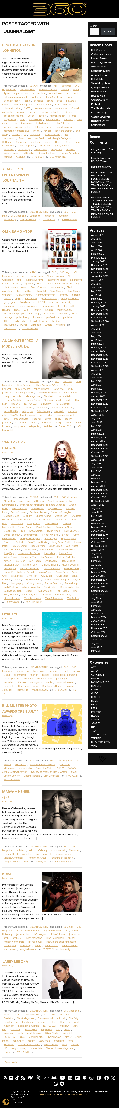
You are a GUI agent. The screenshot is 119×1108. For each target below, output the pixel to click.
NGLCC (75, 313)
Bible (49, 1094)
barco (69, 97)
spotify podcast (62, 145)
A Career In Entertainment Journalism (16, 175)
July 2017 (96, 643)
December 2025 (99, 265)
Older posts (10, 1062)
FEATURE (34, 381)
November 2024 (99, 313)
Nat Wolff (8, 572)
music (38, 945)
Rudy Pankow (11, 587)
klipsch (7, 126)
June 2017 (96, 647)
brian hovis (39, 671)
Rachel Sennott (53, 583)
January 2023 (98, 396)
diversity (64, 294)
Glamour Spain (32, 400)
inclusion (53, 302)
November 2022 (99, 403)
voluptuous (19, 426)
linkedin (39, 126)
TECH (94, 730)
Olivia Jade (46, 575)
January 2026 (98, 261)
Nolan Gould (45, 572)
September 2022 (100, 411)
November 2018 (99, 583)
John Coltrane (58, 934)
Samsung (21, 142)
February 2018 (98, 617)
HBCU (41, 302)
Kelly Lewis (46, 1029)
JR (59, 306)
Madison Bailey (11, 564)
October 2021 (98, 452)
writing (7, 1052)
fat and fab (65, 396)
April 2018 (96, 609)
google (42, 115)
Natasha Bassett (26, 572)
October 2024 (98, 317)
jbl (16, 123)
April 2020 (96, 519)
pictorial (67, 1033)
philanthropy (22, 317)
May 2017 (96, 650)
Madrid (28, 407)
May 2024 (96, 336)
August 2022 (97, 414)
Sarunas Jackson (13, 590)
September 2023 (100, 366)
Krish (7, 874)
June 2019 (96, 557)
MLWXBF (108, 166)
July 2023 (96, 373)
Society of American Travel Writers (49, 771)
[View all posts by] (35, 1052)
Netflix (20, 1033)
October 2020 (98, 497)
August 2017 (97, 639)
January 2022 (98, 441)
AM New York (33, 1014)
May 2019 (96, 560)
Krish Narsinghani (55, 937)
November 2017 (99, 628)
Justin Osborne (61, 123)
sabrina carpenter (31, 587)
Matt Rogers (10, 568)
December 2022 (99, 399)
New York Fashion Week (22, 415)
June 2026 (96, 242)
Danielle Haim (51, 523)
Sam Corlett (50, 587)
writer (26, 861)
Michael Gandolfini (29, 568)
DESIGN (34, 85)
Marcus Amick (64, 309)
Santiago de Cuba (69, 587)
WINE (94, 745)
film (62, 1022)
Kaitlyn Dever (10, 557)
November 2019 (99, 538)
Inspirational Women (28, 1025)
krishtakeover (35, 941)
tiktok (34, 422)
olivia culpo (17, 575)
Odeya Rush (61, 572)
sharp (48, 142)
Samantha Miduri (44, 768)
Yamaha (8, 156)
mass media (49, 313)
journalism (26, 123)
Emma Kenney (71, 530)
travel (74, 771)
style (70, 1040)
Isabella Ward (38, 545)
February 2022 (98, 437)
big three (28, 283)
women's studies (70, 153)
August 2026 (97, 235)
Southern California (52, 686)
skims (48, 418)
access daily (23, 671)
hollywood (73, 1022)
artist (31, 850)
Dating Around (45, 1018)
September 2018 (99, 590)
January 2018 (98, 620)
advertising (37, 276)
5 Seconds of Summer (28, 930)
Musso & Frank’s (52, 568)
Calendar (42, 1094)
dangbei (32, 112)
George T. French (70, 298)
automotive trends (56, 279)
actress (18, 1014)
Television (9, 1044)
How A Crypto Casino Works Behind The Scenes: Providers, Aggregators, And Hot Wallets (102, 70)
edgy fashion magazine (56, 930)
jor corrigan (62, 678)
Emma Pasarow (12, 534)
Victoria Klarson (32, 775)
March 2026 (97, 253)
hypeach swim (44, 678)
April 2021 (96, 474)
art (67, 93)
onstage (8, 317)
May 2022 (96, 426)
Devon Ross (10, 530)
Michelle (63, 313)
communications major (48, 392)
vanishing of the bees (62, 857)
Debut (7, 674)
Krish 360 (17, 937)
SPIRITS (34, 497)
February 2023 (98, 392)
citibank (76, 671)
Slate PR (30, 590)
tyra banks (46, 422)
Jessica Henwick (66, 549)
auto (19, 279)
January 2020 (98, 530)
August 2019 (97, 549)
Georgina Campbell (30, 538)
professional (52, 317)
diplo (22, 530)
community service (46, 294)
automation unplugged (15, 97)
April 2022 (96, 429)
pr (25, 134)
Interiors (68, 119)
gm (5, 302)
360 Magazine (27, 89)
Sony (69, 142)
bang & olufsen (54, 97)
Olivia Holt (32, 575)
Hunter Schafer (19, 545)
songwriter (18, 1040)
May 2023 (96, 381)
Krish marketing (34, 937)
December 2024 (99, 310)
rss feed (39, 138)
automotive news (34, 279)
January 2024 (98, 351)
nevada (47, 130)
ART (32, 760)
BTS (57, 104)
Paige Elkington (32, 579)
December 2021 (99, 444)
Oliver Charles (52, 1033)
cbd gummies (98, 149)
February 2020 (98, 527)
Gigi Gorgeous (68, 538)
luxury (50, 126)
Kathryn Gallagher (66, 557)
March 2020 (97, 523)
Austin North (37, 508)
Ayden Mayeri (55, 508)
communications (42, 108)
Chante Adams (43, 515)
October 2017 (98, 632)
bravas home (44, 104)
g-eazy (65, 534)
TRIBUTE (96, 738)
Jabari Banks (55, 545)
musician (8, 1033)
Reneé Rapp (71, 583)
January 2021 (98, 486)
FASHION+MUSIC (100, 682)
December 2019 (99, 534)
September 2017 (99, 635)
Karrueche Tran (29, 557)
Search (93, 25)
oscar (17, 579)
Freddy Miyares (50, 534)
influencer (9, 1025)
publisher (67, 317)
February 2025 (98, 302)
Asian (53, 1014)
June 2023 (96, 377)
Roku (21, 138)
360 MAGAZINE (58, 156)
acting (7, 1014)
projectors (35, 134)
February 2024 (98, 347)
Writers (48, 324)
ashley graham (41, 388)
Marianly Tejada (50, 564)
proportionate (21, 418)
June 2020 (96, 512)
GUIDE (94, 693)
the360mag (24, 149)
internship (9, 306)
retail (35, 686)
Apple (7, 93)
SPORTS (95, 723)
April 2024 (96, 340)
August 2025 (97, 280)
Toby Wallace (11, 594)
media (36, 130)
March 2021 (97, 478)
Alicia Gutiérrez (24, 385)
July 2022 (96, 418)
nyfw (49, 415)
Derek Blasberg (44, 527)
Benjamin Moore (12, 100)
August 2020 (97, 504)
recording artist (36, 1036)
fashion (34, 674)
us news (70, 149)
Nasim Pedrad (71, 568)
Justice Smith (65, 553)
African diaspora (55, 276)
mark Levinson (64, 126)
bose (59, 100)
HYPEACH (10, 614)
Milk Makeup (43, 411)
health (68, 400)
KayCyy (7, 560)
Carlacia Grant (11, 515)
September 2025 (100, 276)
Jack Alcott (72, 545)
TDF (6, 321)
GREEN (94, 689)
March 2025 (97, 298)
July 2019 (96, 553)
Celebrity (27, 515)
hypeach (28, 678)
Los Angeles (10, 945)
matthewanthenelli (64, 861)
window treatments (47, 153)
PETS (94, 708)
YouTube (20, 156)
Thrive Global (51, 1044)
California (53, 671)
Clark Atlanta (56, 291)
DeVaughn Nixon (64, 527)
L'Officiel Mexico (12, 407)
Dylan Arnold (53, 530)
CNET (27, 108)
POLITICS (96, 712)
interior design (53, 119)
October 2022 (98, 407)
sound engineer (26, 145)
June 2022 (96, 422)
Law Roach (35, 560)
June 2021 (96, 467)
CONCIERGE (97, 674)
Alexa (76, 89)
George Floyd (11, 854)
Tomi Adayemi (29, 594)
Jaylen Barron (47, 549)
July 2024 (96, 328)
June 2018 (96, 602)
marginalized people (14, 313)
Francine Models (12, 400)
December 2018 (99, 579)
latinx (17, 309)
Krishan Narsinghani (14, 941)
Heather (95, 166)
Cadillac (28, 291)
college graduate (24, 392)
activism (21, 850)
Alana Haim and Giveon (31, 501)
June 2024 (96, 332)
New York (59, 411)
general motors (49, 298)
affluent (65, 89)
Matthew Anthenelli (13, 857)
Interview (64, 1025)
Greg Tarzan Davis (37, 542)
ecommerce (20, 674)
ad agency (22, 276)
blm (18, 291)
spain (58, 418)
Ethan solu (35, 215)
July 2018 (96, 598)
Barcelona (58, 388)
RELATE (95, 715)
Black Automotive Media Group (63, 283)
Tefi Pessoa (62, 590)
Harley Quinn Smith (60, 542)
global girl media (12, 678)
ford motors (31, 298)
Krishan (71, 937)
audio (76, 93)
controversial (58, 850)
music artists (51, 945)
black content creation (15, 287)
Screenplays (54, 1036)
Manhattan (41, 407)
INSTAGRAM (35, 119)
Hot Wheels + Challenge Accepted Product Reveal (101, 54)
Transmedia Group (37, 857)
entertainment (31, 534)
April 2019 (96, 564)
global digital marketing (65, 674)
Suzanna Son (45, 590)
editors (7, 298)
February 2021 (98, 482)
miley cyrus (27, 411)
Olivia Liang (62, 575)
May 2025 (96, 291)
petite (7, 418)
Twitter (23, 324)
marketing (34, 313)
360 (55, 85)
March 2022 (97, 433)
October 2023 (98, 362)
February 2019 (98, 572)
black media (57, 287)
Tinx (75, 590)
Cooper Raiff (33, 523)
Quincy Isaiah (34, 583)
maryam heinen (63, 854)
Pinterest (37, 317)
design (69, 112)
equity (18, 298)
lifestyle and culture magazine (61, 941)
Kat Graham (47, 557)
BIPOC (40, 283)
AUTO (33, 272)
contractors (61, 108)
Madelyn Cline (68, 560)
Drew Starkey (36, 530)
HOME (94, 700)
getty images (50, 538)
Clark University (24, 294)
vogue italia (36, 1048)
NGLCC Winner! (99, 161)
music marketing (70, 945)
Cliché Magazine (25, 1018)
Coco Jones (17, 523)
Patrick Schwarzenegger (56, 579)
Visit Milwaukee (51, 775)
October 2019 (98, 542)
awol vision (36, 97)
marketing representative (16, 130)
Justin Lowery (43, 123)
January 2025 (98, 306)
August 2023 (97, 370)
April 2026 (96, 250)
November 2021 (99, 448)
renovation (9, 138)
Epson (31, 115)
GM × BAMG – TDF (17, 231)
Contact (87, 1094)
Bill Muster (20, 764)
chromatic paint (12, 108)
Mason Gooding (70, 564)
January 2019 (98, 575)
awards (7, 764)
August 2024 (97, 324)
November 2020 (99, 493)
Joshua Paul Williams (28, 306)
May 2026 (96, 246)
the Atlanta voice (39, 321)
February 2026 (98, 257)
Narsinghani (10, 949)
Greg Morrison (27, 302)
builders (67, 104)
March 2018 (97, 613)
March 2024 (97, 343)
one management (65, 415)
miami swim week (65, 682)
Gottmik (19, 542)
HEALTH (95, 697)
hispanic (15, 403)
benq (27, 100)
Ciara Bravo (61, 519)
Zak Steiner (73, 598)
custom (20, 112)
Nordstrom (23, 686)
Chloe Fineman (43, 519)
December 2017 (99, 624)
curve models (71, 392)
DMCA (55, 1094)
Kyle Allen (20, 560)
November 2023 (99, 358)
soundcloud (44, 145)
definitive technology (51, 112)
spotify (31, 1040)
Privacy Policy (76, 1094)
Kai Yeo (22, 682)
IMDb (22, 119)
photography (16, 583)
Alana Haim (9, 501)
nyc (41, 415)
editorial (76, 294)
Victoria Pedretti (12, 598)
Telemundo (22, 689)
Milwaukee (9, 768)
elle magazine (33, 396)
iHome (72, 115)
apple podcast (21, 93)
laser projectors (23, 126)
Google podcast (52, 400)
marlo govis (36, 682)
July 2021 (96, 463)
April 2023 (96, 384)
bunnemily (65, 949)
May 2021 (96, 471)
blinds (50, 100)
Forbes (45, 674)
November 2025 (99, 268)
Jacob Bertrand (12, 549)
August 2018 (97, 594)
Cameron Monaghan (61, 512)
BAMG (16, 283)
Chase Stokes (24, 519)
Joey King (9, 553)
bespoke (38, 100)
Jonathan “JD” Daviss (29, 553)
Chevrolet (41, 291)
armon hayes (55, 93)
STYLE (94, 727)
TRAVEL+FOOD (99, 734)
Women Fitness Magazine (59, 1048)
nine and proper (63, 130)
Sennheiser (35, 142)
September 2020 (100, 501)
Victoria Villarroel (32, 598)
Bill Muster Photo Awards (42, 764)
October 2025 (98, 272)
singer (68, 1036)
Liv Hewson (51, 560)
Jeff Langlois (39, 934)
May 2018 (96, 605)
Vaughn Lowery (12, 153)
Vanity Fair (46, 594)
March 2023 (97, 388)
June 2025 (96, 287)
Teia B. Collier (19, 321)
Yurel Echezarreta (54, 598)
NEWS (94, 704)
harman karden (57, 115)
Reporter (36, 418)
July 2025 (96, 283)
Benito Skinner (18, 512)
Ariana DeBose (19, 508)
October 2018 (98, 587)
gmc (13, 302)
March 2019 (97, 568)
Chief (65, 671)
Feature (52, 1022)
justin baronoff (43, 854)
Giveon (7, 542)
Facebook (27, 1022)
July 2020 (96, 508)
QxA (22, 1036)
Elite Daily (74, 1018)
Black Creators (38, 287)
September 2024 (100, 321)
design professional (14, 115)
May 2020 (96, 516)
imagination (10, 119)
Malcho (49, 309)
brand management (23, 104)
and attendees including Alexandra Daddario (42, 504)
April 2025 (96, 295)
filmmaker (74, 850)
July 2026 (96, 238)
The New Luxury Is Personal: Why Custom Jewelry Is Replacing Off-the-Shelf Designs (101, 116)
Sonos (58, 142)
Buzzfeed (65, 1014)
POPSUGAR (10, 1036)
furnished (49, 215)
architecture (39, 93)
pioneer (16, 134)
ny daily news (34, 1033)
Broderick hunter (38, 512)
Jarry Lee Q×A (15, 961)
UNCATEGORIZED (39, 211)
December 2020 (99, 489)
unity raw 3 (56, 149)
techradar (9, 149)
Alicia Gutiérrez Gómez (48, 385)
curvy (6, 396)
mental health (11, 411)
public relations (52, 134)
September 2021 (99, 456)
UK (5, 1048)
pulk (66, 134)
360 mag (66, 85)
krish (6, 937)
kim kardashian (62, 403)
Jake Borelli (30, 549)
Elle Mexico (49, 396)
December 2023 (99, 354)
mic (58, 1029)
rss (29, 138)
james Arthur (22, 934)
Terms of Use (64, 1094)
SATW (60, 768)
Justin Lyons (31, 1029)
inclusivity (67, 302)
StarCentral (44, 1040)
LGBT (27, 309)
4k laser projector (48, 89)
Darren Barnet (25, 527)
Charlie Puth (61, 515)
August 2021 (97, 459)
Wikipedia (29, 153)
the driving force (60, 321)
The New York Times (29, 1044)
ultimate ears (40, 149)
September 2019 (99, 546)
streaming (59, 1040)
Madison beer (30, 564)
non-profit (9, 686)
